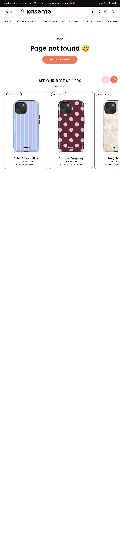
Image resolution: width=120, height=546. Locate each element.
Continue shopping (60, 59)
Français (93, 12)
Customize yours (26, 21)
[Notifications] (22, 12)
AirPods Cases (70, 21)
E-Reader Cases (92, 21)
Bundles (8, 21)
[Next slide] (114, 79)
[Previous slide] (105, 79)
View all (60, 86)
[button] (100, 11)
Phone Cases (47, 21)
